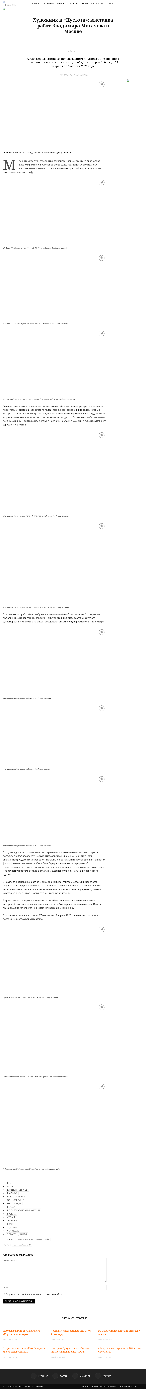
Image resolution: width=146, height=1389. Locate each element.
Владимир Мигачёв (17, 1189)
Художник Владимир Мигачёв (33, 1239)
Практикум (73, 4)
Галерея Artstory (16, 1196)
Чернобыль (13, 1231)
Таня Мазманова (79, 75)
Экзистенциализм (17, 1234)
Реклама (94, 1386)
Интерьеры (49, 4)
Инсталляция (14, 1203)
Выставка (12, 1193)
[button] (142, 4)
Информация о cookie (128, 1386)
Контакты (85, 1386)
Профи (85, 4)
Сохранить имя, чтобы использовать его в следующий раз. (35, 1294)
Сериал (11, 1217)
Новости (36, 4)
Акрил (10, 1186)
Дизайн (60, 4)
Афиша (111, 4)
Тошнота (12, 1220)
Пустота (11, 1213)
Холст (10, 1224)
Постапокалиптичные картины (23, 1210)
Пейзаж (11, 1207)
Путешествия (97, 4)
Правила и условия (108, 1386)
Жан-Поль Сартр (15, 1200)
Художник (12, 1227)
